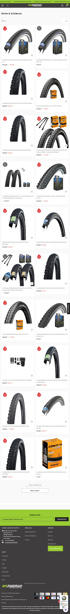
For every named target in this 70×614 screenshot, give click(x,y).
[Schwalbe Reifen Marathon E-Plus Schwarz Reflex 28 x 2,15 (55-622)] (52, 407)
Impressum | (4, 593)
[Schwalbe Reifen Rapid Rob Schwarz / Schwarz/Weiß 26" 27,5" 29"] (52, 177)
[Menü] (67, 596)
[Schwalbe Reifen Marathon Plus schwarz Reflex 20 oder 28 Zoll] (17, 41)
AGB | (10, 593)
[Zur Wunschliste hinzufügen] (32, 55)
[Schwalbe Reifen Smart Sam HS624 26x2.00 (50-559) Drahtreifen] (17, 453)
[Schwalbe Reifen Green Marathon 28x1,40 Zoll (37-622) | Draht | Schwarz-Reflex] (52, 361)
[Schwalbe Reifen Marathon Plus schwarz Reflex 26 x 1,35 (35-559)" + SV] (52, 41)
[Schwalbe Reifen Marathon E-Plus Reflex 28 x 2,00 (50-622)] (52, 223)
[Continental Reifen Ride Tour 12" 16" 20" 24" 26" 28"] (52, 87)
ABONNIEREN (61, 519)
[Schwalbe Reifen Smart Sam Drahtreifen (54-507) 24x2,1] (52, 269)
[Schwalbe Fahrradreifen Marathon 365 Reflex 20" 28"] (17, 407)
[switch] (64, 607)
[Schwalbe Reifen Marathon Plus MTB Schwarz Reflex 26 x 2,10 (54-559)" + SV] (52, 315)
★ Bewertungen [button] (68, 308)
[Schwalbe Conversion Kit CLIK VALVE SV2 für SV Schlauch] (17, 361)
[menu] (2, 5)
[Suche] (8, 5)
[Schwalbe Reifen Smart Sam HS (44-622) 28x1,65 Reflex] (17, 131)
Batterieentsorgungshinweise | (10, 599)
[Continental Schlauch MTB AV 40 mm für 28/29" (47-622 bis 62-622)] (52, 453)
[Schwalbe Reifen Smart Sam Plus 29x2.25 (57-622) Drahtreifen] (17, 223)
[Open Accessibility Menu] (65, 609)
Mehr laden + (35, 490)
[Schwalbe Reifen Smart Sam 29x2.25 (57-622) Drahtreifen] (17, 84)
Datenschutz (15, 593)
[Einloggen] (62, 5)
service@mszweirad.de (11, 542)
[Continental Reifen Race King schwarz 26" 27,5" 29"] (17, 315)
